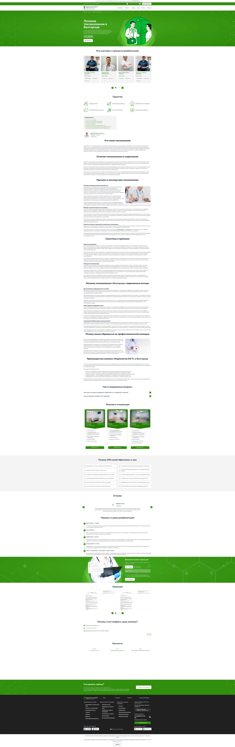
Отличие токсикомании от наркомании (94, 121)
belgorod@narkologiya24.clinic (117, 650)
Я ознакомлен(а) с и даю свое (138, 576)
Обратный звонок (147, 3)
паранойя (128, 229)
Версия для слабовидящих (117, 729)
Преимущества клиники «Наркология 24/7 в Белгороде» (98, 128)
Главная (85, 12)
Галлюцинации (119, 229)
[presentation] (86, 416)
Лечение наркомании (96, 12)
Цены (104, 697)
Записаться (89, 40)
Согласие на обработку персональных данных (140, 576)
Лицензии (129, 697)
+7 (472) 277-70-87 (135, 1)
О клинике (117, 697)
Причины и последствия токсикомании (94, 122)
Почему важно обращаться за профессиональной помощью (98, 126)
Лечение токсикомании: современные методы (95, 125)
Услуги (89, 12)
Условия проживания (144, 697)
